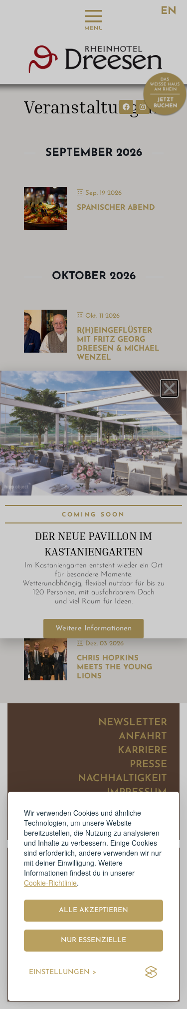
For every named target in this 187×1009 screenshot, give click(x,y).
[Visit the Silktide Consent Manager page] (151, 973)
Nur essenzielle (93, 940)
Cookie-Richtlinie (50, 883)
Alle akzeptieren (93, 910)
